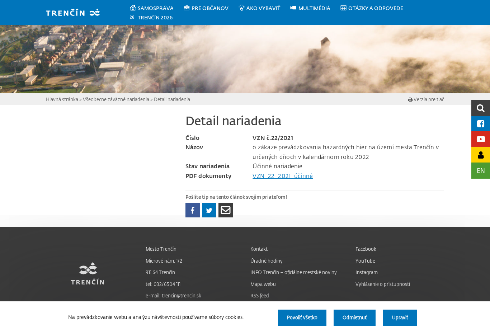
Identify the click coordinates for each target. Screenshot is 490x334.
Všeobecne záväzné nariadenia (116, 99)
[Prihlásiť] (480, 155)
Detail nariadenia (172, 99)
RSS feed (259, 295)
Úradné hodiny (266, 261)
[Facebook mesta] (480, 123)
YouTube (365, 261)
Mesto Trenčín (161, 249)
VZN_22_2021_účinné (283, 175)
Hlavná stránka (62, 99)
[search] (480, 108)
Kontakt (259, 249)
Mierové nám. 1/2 (164, 261)
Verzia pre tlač (428, 99)
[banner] (76, 13)
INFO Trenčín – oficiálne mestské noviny (293, 272)
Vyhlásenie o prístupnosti (382, 284)
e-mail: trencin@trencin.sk (173, 295)
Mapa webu (263, 284)
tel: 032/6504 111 (163, 284)
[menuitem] (156, 8)
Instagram (366, 272)
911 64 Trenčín (160, 272)
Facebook (365, 249)
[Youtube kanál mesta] (480, 139)
